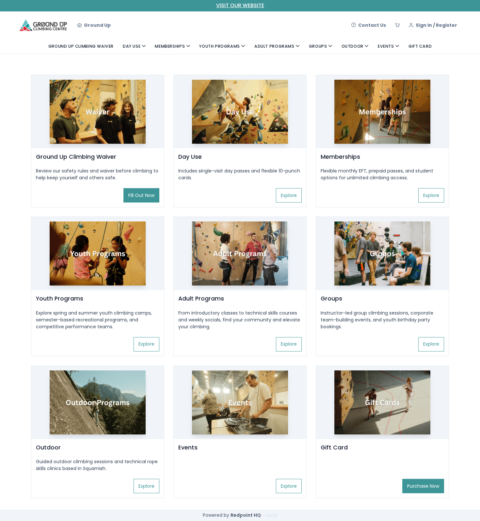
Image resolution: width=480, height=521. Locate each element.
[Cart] (397, 25)
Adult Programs (274, 46)
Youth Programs (219, 46)
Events (386, 46)
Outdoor (352, 46)
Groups (318, 46)
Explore (289, 195)
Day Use (131, 46)
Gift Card (420, 46)
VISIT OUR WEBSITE (240, 5)
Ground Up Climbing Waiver (81, 46)
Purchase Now (423, 486)
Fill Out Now (141, 195)
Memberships (170, 46)
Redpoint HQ (246, 515)
